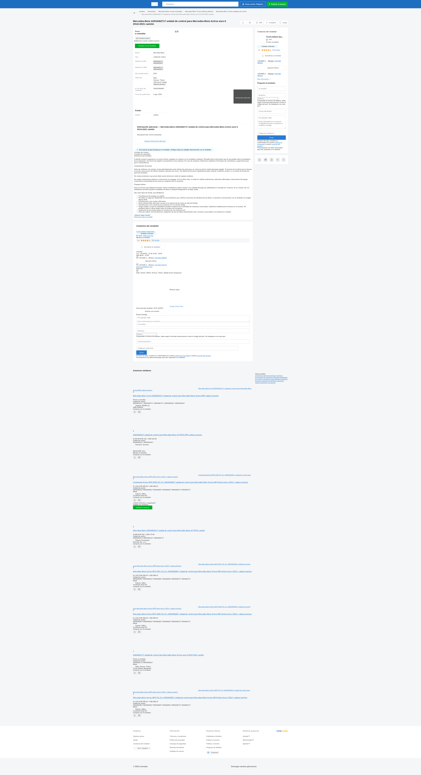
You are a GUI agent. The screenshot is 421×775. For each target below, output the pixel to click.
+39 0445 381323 (160, 265)
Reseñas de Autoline (177, 747)
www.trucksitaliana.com (144, 267)
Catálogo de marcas (177, 751)
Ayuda (135, 740)
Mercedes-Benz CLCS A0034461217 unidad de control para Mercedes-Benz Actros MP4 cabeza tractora (176, 396)
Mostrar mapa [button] (174, 289)
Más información (263, 79)
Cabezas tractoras (269, 376)
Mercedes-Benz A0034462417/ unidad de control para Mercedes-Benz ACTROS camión (169, 530)
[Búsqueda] (164, 4)
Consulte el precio (144, 38)
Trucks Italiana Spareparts (145, 231)
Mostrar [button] (151, 258)
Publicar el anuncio (142, 507)
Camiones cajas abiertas (271, 379)
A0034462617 (158, 63)
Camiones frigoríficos (269, 381)
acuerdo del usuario (204, 356)
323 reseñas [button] (155, 240)
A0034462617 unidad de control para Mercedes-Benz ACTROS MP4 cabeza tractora (167, 435)
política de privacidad (182, 356)
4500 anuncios (148, 236)
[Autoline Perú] (141, 4)
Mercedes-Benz (158, 53)
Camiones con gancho (268, 383)
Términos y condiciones (178, 736)
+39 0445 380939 (160, 258)
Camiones (259, 376)
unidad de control (159, 57)
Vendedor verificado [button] (147, 233)
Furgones (279, 376)
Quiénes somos (138, 736)
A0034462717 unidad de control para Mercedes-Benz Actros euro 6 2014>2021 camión (168, 655)
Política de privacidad (177, 740)
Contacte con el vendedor (147, 46)
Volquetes (276, 377)
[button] (243, 23)
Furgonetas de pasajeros (264, 377)
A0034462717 (158, 61)
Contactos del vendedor (141, 744)
